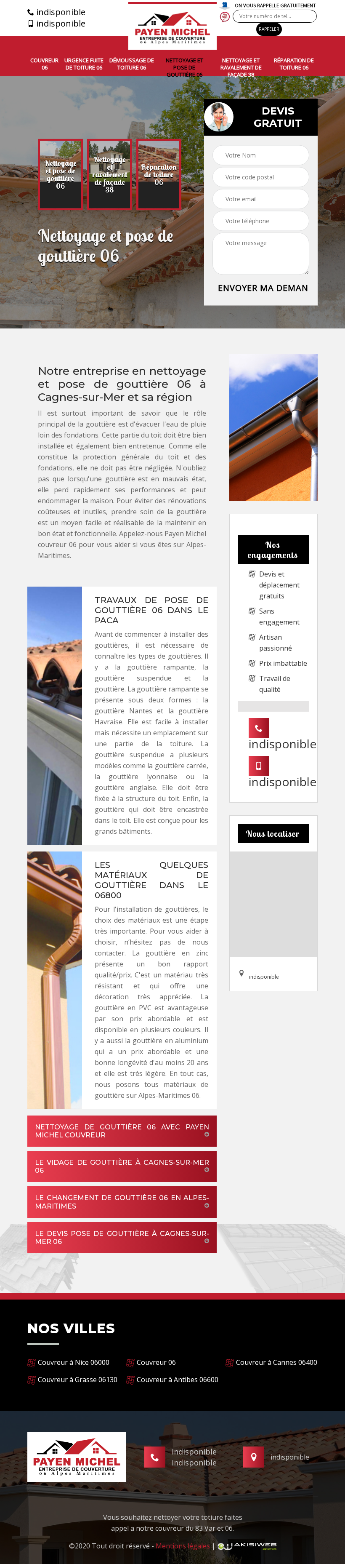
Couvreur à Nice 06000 (73, 1362)
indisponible (59, 12)
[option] (60, 175)
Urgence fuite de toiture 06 (84, 64)
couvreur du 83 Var (185, 1528)
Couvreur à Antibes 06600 (177, 1379)
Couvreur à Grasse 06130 (77, 1379)
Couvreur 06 (44, 64)
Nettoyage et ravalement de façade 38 (241, 67)
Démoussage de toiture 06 (131, 64)
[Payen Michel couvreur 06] (172, 26)
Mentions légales (183, 1546)
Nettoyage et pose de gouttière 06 (184, 67)
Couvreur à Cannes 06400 (276, 1362)
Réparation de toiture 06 (294, 64)
